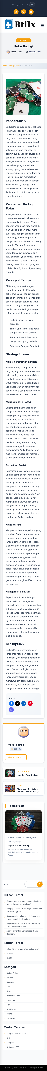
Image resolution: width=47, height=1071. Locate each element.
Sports (9, 1014)
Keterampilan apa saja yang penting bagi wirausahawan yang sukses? (24, 902)
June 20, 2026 (35, 52)
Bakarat (10, 978)
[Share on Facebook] (11, 703)
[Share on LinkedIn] (23, 703)
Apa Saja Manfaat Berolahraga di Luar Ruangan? (22, 932)
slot (8, 1005)
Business (10, 982)
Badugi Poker (23, 40)
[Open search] (16, 11)
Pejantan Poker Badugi (18, 845)
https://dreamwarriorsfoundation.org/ (22, 949)
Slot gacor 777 (13, 1047)
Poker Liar (11, 1000)
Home (5, 66)
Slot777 (10, 953)
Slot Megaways (13, 1009)
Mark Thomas (17, 52)
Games (10, 987)
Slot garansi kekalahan (16, 1033)
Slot (8, 1038)
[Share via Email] (11, 709)
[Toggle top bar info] (32, 4)
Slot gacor (11, 1042)
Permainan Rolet (13, 996)
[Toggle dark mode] (23, 11)
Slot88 (9, 958)
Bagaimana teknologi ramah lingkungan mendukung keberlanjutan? (23, 917)
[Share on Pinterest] (30, 703)
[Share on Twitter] (17, 703)
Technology (12, 1018)
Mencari (7, 884)
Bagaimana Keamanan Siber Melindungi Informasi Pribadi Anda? (23, 924)
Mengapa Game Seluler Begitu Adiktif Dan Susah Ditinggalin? (24, 910)
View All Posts (14, 757)
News (9, 991)
